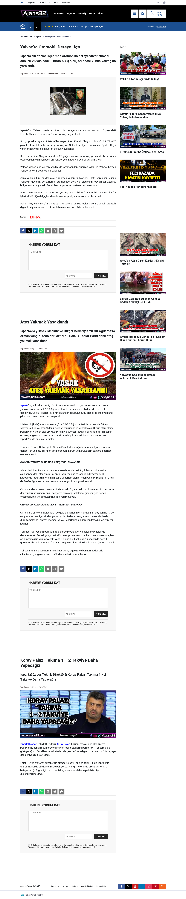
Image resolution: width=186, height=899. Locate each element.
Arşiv (56, 3)
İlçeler (71, 13)
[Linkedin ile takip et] (141, 886)
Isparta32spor (28, 744)
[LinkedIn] (35, 230)
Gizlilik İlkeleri (87, 886)
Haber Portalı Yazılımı (34, 895)
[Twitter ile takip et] (128, 886)
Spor (92, 13)
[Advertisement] (13, 72)
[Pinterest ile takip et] (155, 886)
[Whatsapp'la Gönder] (41, 230)
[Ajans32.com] (34, 13)
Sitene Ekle (65, 3)
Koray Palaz (63, 744)
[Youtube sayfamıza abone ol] (135, 886)
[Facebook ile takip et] (121, 886)
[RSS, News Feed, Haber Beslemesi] (162, 886)
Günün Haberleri (44, 3)
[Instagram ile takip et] (148, 886)
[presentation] (30, 26)
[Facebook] (23, 230)
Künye (65, 886)
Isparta (59, 13)
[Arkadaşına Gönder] (48, 230)
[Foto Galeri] (164, 2)
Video (101, 13)
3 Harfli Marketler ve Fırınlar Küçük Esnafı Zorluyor (79, 26)
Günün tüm (156, 26)
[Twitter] (29, 230)
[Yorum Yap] (61, 230)
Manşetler (30, 3)
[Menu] (134, 13)
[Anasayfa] (21, 3)
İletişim (75, 886)
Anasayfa (28, 37)
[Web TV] (157, 2)
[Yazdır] (54, 230)
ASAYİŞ (82, 13)
